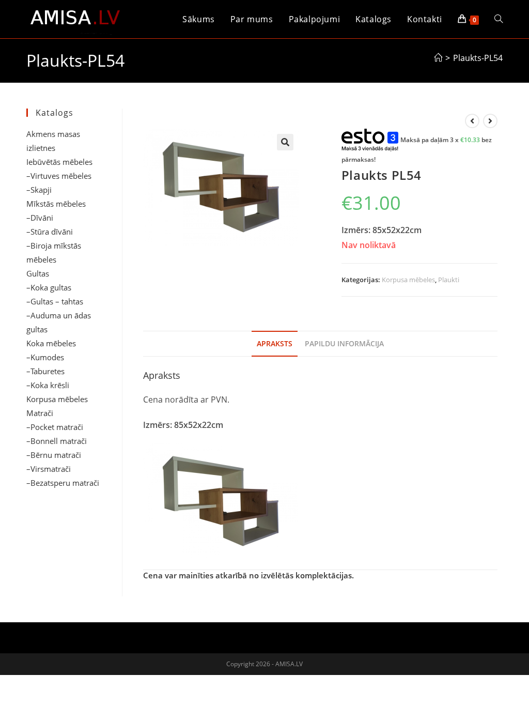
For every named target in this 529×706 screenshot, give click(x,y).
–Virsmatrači (48, 469)
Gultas (37, 273)
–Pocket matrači (54, 427)
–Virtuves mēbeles (58, 176)
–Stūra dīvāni (49, 231)
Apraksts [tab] (274, 343)
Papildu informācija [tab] (344, 343)
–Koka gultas (48, 287)
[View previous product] (472, 121)
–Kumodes (45, 357)
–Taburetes (45, 371)
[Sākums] (438, 58)
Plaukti (448, 279)
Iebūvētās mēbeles (59, 162)
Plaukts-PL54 (478, 58)
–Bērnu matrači (53, 455)
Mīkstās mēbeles (56, 203)
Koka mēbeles (51, 343)
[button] (285, 142)
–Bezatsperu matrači (62, 483)
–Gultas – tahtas (54, 301)
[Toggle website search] (498, 19)
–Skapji (39, 190)
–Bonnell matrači (56, 441)
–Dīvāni (39, 217)
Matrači (39, 413)
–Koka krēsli (47, 385)
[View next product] (490, 121)
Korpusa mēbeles (408, 279)
